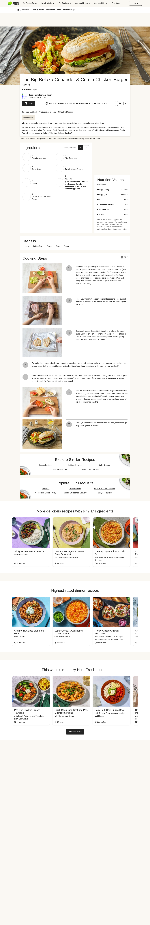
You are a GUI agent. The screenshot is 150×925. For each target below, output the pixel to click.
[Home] (18, 9)
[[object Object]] (119, 103)
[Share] (126, 103)
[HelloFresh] (13, 3)
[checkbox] (22, 90)
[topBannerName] (75, 20)
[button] (55, 147)
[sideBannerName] (112, 157)
